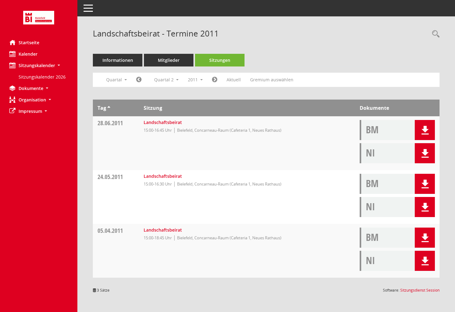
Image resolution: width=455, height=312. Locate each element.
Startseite (29, 42)
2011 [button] (193, 80)
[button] (38, 65)
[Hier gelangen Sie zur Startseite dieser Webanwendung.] (38, 17)
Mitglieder (169, 60)
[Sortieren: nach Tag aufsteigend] (108, 108)
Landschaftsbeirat (163, 122)
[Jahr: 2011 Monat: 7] (214, 79)
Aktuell (234, 80)
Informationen (117, 60)
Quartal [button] (114, 80)
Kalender (28, 54)
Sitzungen (219, 60)
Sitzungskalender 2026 (42, 77)
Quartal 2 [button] (164, 80)
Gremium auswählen (271, 80)
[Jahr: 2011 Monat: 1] (139, 79)
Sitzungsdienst (420, 290)
